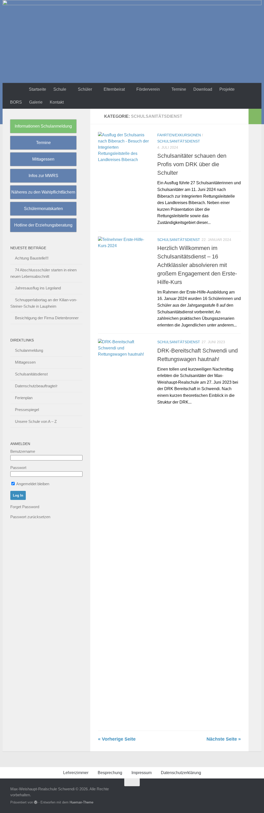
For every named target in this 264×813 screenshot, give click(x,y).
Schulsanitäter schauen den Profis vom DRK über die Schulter (191, 164)
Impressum (141, 772)
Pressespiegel (27, 409)
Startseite (37, 89)
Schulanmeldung (29, 350)
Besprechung (110, 772)
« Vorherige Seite (117, 739)
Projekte (227, 89)
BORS (16, 102)
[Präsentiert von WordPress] (35, 802)
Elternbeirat (114, 89)
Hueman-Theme (81, 802)
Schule (59, 89)
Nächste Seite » (224, 739)
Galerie (36, 102)
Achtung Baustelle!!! (31, 258)
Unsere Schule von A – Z (36, 421)
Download (202, 89)
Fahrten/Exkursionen (179, 135)
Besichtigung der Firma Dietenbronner (47, 318)
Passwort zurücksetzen (30, 517)
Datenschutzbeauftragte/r (36, 386)
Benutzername (22, 451)
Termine (178, 89)
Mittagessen (25, 362)
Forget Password (24, 507)
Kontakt (57, 102)
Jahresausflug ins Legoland (38, 288)
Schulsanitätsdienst (178, 141)
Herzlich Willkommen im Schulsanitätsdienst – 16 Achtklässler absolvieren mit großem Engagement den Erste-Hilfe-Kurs (197, 265)
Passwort (18, 467)
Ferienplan (23, 398)
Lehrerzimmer (75, 772)
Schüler (85, 89)
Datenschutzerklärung (181, 772)
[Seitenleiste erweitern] (255, 116)
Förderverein (148, 89)
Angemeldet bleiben (32, 484)
